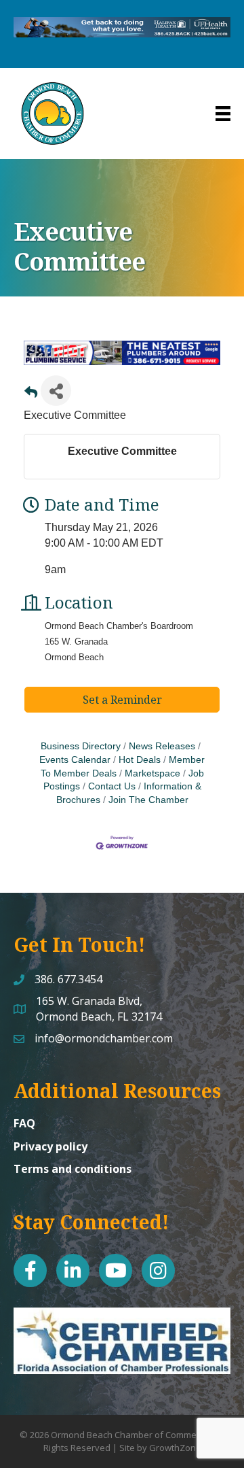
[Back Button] (30, 394)
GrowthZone (175, 1447)
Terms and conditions (72, 1168)
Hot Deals (140, 760)
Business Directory (81, 746)
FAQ (24, 1123)
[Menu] (223, 114)
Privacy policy (50, 1146)
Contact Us (112, 786)
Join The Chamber (148, 800)
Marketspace (152, 773)
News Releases (162, 746)
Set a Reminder (122, 699)
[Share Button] (56, 390)
